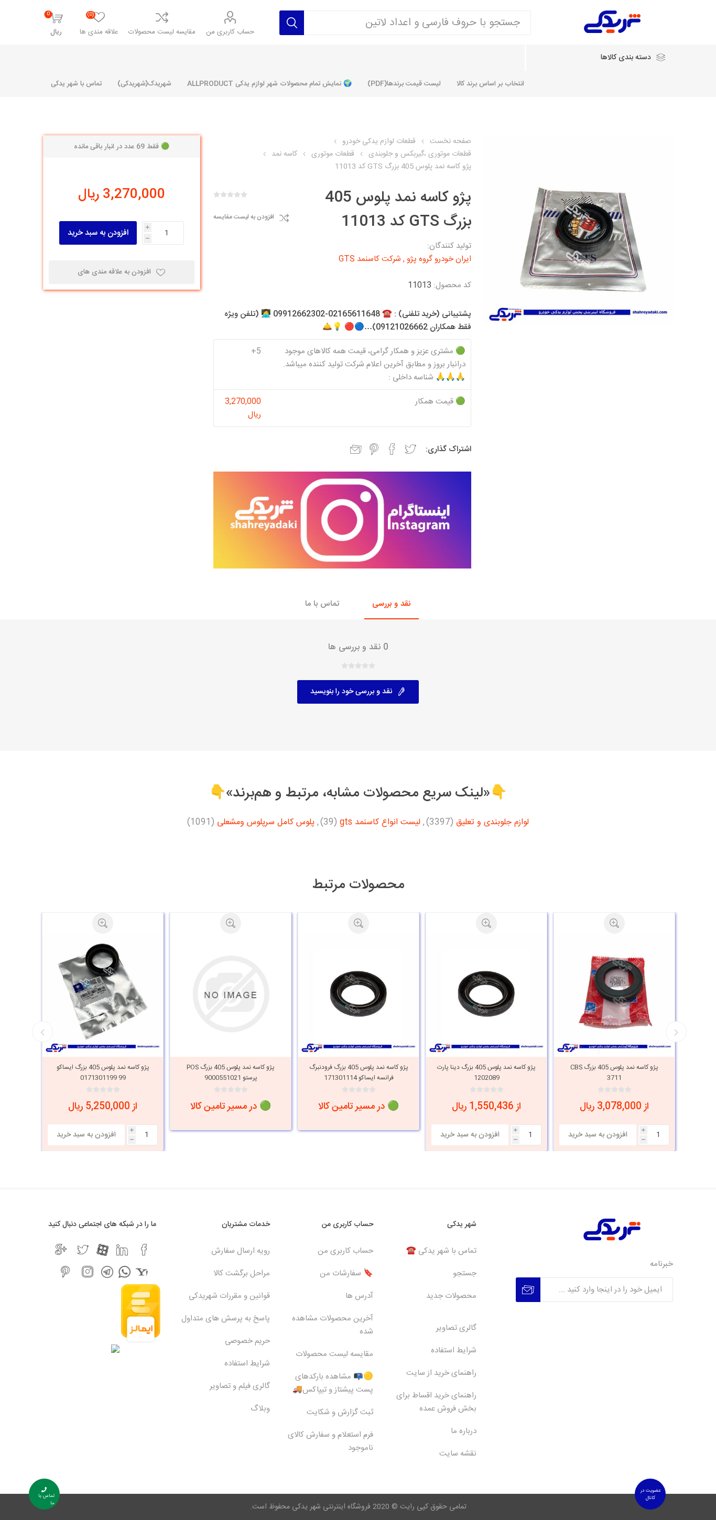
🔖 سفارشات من (346, 1273)
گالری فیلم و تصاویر (240, 1386)
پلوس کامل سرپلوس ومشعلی (265, 822)
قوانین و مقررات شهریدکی (229, 1296)
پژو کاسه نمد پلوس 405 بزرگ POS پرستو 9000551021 (231, 1072)
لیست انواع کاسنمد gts (380, 822)
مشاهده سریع (614, 923)
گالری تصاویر (456, 1328)
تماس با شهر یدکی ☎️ (441, 1250)
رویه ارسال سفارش (240, 1250)
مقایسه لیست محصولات (162, 32)
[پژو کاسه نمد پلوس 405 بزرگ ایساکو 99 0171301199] (102, 994)
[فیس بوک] (144, 1249)
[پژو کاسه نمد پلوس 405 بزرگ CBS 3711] (614, 994)
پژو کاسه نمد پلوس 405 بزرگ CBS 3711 (614, 1072)
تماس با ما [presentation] (322, 603)
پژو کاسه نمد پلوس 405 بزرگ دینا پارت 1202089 (486, 1072)
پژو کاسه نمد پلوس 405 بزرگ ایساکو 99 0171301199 (103, 1072)
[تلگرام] (107, 1272)
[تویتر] (82, 1249)
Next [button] (42, 1031)
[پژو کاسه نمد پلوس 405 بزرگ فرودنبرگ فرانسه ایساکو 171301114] (358, 994)
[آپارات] (102, 1250)
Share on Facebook (392, 449)
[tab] (391, 604)
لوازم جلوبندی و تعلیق (492, 822)
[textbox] (417, 22)
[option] (614, 1031)
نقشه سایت (457, 1453)
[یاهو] (142, 1272)
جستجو (464, 1273)
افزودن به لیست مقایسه (243, 217)
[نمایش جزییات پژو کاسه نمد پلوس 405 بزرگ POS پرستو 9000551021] (230, 994)
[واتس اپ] (124, 1272)
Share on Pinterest (373, 449)
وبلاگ (260, 1408)
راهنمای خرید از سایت (441, 1373)
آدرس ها (359, 1296)
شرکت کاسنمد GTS (370, 259)
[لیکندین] (122, 1249)
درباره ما (463, 1431)
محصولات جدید (451, 1296)
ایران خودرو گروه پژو (439, 259)
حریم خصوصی (247, 1341)
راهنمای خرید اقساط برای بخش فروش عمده (436, 1402)
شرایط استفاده (453, 1350)
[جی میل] (60, 1249)
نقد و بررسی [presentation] (391, 603)
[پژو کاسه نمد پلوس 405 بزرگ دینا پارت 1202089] (486, 994)
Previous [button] (676, 1031)
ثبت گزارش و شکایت (340, 1412)
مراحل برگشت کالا (241, 1273)
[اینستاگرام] (87, 1271)
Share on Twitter (410, 449)
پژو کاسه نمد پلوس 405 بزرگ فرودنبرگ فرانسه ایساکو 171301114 (358, 1072)
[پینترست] (65, 1271)
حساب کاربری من (230, 32)
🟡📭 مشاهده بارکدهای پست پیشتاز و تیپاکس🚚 (332, 1383)
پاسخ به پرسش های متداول (225, 1318)
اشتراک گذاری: (448, 449)
